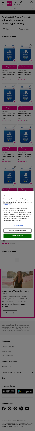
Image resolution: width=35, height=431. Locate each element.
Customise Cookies (17, 225)
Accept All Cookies (17, 235)
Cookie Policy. (8, 205)
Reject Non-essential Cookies (17, 230)
